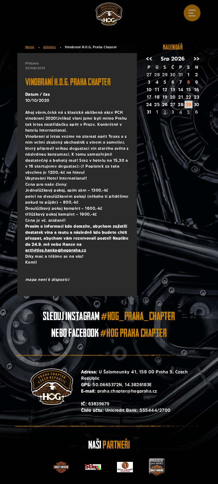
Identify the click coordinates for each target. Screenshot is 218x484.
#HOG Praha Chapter (133, 334)
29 (188, 104)
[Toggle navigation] (192, 13)
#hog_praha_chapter (138, 317)
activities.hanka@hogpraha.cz (55, 250)
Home (30, 47)
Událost (49, 47)
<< (149, 58)
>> (197, 58)
